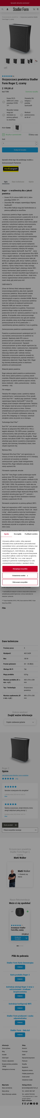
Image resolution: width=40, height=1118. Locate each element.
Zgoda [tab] (6, 534)
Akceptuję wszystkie (20, 569)
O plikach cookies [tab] (31, 534)
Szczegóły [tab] (17, 534)
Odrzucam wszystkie (20, 582)
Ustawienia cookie (18, 575)
